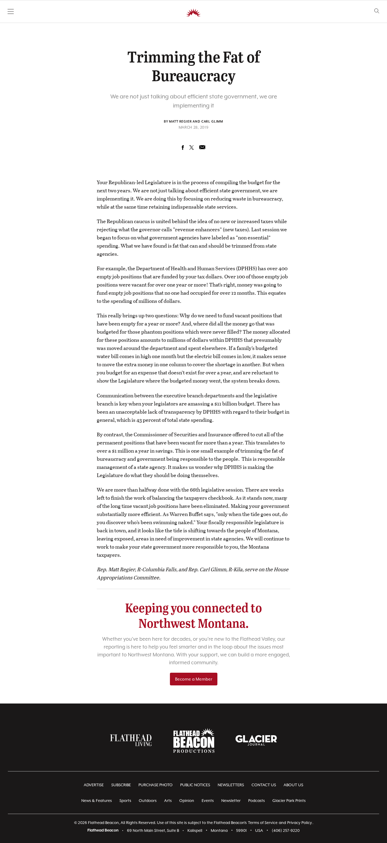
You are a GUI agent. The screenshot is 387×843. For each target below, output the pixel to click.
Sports (125, 800)
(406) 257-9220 (286, 830)
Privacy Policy (299, 822)
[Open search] (377, 11)
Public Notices (195, 785)
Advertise (94, 785)
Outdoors (148, 800)
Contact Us (264, 785)
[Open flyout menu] (11, 11)
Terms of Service (263, 822)
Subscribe (121, 785)
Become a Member (193, 679)
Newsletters (231, 785)
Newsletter (231, 800)
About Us (293, 785)
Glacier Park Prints (289, 800)
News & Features (96, 800)
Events (208, 800)
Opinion (186, 800)
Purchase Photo (155, 785)
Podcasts (256, 800)
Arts (168, 800)
